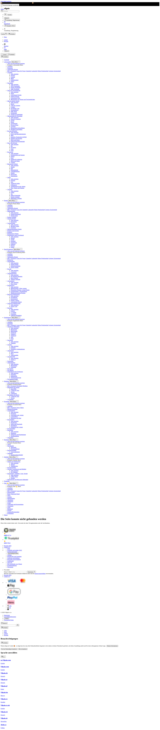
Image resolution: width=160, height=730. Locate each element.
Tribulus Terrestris (15, 279)
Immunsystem (11, 492)
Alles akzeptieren (23, 649)
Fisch (12, 158)
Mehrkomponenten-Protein (14, 229)
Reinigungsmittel (11, 450)
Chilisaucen (14, 185)
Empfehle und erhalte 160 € (14, 550)
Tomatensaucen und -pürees (18, 186)
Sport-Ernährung (8, 249)
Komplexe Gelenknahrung (18, 349)
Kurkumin (13, 367)
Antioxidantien (11, 362)
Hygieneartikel (11, 428)
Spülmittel (10, 453)
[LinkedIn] (8, 609)
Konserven (10, 152)
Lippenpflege (14, 416)
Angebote (6, 59)
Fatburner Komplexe (16, 315)
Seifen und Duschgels (16, 424)
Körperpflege (10, 419)
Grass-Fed (19, 71)
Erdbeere (13, 244)
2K (10, 607)
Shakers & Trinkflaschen (13, 461)
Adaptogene (10, 350)
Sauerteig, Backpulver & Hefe (19, 137)
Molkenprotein (11, 211)
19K (10, 606)
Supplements (7, 317)
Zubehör (6, 457)
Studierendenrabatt (12, 551)
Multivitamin (14, 331)
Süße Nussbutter (15, 89)
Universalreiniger (15, 452)
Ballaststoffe (14, 376)
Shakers (13, 464)
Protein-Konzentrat (16, 214)
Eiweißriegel (14, 297)
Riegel (12, 104)
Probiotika (13, 374)
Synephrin (13, 314)
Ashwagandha (14, 355)
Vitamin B (13, 332)
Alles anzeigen (14, 74)
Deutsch (7, 51)
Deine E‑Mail (8, 572)
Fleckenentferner (15, 449)
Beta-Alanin (14, 284)
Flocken (13, 75)
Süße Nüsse (14, 111)
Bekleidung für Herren (13, 395)
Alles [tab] (5, 630)
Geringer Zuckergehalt (55, 71)
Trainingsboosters (12, 273)
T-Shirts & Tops (15, 390)
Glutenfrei (28, 71)
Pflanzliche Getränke (16, 198)
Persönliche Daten (9, 620)
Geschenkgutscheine (13, 553)
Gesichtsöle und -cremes (17, 415)
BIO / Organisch (11, 71)
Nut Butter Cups (15, 108)
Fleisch (12, 156)
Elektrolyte (10, 260)
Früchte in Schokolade (16, 114)
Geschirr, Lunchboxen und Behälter (16, 469)
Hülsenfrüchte (14, 170)
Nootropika (10, 361)
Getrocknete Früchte (16, 95)
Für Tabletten (14, 472)
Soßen (9, 177)
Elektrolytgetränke (15, 266)
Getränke (9, 189)
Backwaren (14, 174)
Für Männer (10, 370)
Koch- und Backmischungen (18, 134)
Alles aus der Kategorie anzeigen (16, 63)
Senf (12, 182)
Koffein (13, 311)
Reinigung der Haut (16, 418)
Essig (12, 150)
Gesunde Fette (11, 356)
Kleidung (6, 381)
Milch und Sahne (15, 140)
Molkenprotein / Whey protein (19, 288)
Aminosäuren (10, 281)
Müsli (12, 78)
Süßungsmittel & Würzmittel (14, 116)
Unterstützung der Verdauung (15, 371)
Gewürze (13, 126)
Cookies (13, 107)
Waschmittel (10, 446)
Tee (12, 194)
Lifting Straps (14, 476)
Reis (12, 168)
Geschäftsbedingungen (10, 616)
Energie (9, 510)
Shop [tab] (5, 632)
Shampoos (13, 433)
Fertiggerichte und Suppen (18, 155)
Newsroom (10, 567)
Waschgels (13, 447)
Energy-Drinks (14, 267)
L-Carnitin (13, 312)
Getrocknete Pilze (15, 98)
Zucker (12, 120)
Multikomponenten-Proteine (18, 293)
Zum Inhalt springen (6, 1)
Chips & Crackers (15, 105)
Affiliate (9, 555)
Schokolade (14, 113)
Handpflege (14, 425)
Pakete (6, 515)
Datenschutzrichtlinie (40, 573)
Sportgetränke (11, 261)
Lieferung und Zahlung (13, 558)
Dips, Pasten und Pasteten (17, 188)
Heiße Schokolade (15, 195)
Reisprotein (14, 221)
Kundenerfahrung (12, 565)
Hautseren (13, 413)
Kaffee (12, 192)
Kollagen (9, 232)
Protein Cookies (15, 300)
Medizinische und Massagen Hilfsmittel (17, 479)
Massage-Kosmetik (12, 409)
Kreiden (13, 478)
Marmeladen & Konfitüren (18, 128)
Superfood (10, 340)
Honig (12, 122)
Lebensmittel (7, 62)
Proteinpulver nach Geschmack (15, 235)
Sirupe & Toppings (16, 119)
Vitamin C (13, 334)
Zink (12, 337)
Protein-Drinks (14, 264)
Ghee (12, 149)
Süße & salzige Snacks (13, 101)
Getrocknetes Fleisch (16, 302)
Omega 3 (13, 359)
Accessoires (10, 399)
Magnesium (14, 329)
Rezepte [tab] (6, 635)
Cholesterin (10, 506)
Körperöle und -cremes (17, 427)
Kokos (12, 247)
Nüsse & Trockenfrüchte (13, 90)
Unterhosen (14, 393)
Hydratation (10, 513)
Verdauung (10, 501)
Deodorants (14, 422)
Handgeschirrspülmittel (17, 455)
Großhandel (10, 561)
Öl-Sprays (13, 147)
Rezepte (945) (7, 545)
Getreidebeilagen (15, 171)
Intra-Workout (14, 278)
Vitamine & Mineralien (13, 326)
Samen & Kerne (15, 96)
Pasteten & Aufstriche (16, 159)
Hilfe (8, 548)
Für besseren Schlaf (12, 379)
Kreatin (9, 269)
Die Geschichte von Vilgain (14, 564)
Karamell (13, 241)
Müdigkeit (10, 509)
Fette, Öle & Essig (12, 143)
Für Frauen (10, 368)
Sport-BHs (13, 389)
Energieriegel (14, 299)
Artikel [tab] (6, 633)
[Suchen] (2, 11)
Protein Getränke (15, 197)
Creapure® (13, 272)
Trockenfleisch (14, 110)
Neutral (13, 238)
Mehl (12, 135)
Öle (12, 146)
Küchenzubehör (11, 467)
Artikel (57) (7, 547)
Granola (13, 77)
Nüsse (12, 93)
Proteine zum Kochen (16, 138)
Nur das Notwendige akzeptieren (9, 649)
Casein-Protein (11, 223)
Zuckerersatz (14, 123)
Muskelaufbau (11, 498)
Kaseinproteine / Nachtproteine (19, 291)
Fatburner (9, 308)
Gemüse (13, 162)
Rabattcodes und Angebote (14, 556)
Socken (13, 392)
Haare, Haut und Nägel (13, 494)
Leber (8, 507)
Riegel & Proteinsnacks (13, 294)
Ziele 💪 (6, 483)
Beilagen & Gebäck (12, 164)
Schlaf (9, 503)
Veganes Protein (11, 218)
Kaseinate (13, 227)
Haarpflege (10, 430)
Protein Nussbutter (15, 87)
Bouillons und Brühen (16, 129)
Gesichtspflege (11, 410)
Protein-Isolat (14, 215)
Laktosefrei (34, 71)
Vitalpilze (13, 343)
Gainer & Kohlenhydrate (13, 303)
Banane (13, 245)
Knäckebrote (14, 176)
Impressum (7, 615)
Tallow (22, 407)
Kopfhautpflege (15, 436)
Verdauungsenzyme (16, 377)
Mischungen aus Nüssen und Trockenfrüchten (23, 99)
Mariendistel (14, 365)
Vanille (12, 239)
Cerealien (9, 72)
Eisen (12, 338)
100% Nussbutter (15, 86)
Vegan (24, 71)
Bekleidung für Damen (13, 387)
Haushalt (6, 439)
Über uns (9, 562)
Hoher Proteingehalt (43, 71)
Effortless (25, 386)
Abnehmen (10, 500)
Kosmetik (6, 401)
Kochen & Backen (12, 131)
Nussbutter (10, 83)
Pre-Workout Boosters (16, 276)
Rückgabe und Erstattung (14, 559)
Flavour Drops (14, 125)
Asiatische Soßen (15, 183)
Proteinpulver (10, 285)
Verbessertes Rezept (12, 69)
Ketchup (13, 180)
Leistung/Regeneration (13, 512)
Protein (6, 200)
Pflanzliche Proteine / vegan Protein (20, 290)
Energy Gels (14, 306)
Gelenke (9, 344)
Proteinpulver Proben (12, 233)
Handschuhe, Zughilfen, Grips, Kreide (17, 473)
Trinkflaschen (14, 466)
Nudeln (13, 167)
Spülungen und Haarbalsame (18, 434)
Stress (8, 495)
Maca (12, 353)
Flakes (12, 81)
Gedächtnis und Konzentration (15, 504)
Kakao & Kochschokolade (18, 141)
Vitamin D (13, 335)
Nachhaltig (19, 386)
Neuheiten (10, 68)
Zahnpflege (10, 437)
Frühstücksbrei (14, 80)
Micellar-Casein (15, 226)
